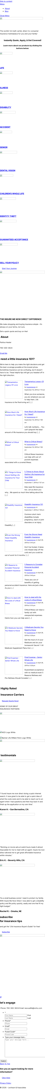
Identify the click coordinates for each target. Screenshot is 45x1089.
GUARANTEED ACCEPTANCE (14, 239)
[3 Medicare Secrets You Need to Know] (14, 644)
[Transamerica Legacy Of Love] (14, 398)
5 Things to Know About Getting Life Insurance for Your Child (34, 474)
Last (29, 1018)
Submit (3, 1061)
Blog (6, 11)
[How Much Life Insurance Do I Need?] (14, 428)
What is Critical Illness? (33, 441)
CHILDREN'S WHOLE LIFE (12, 193)
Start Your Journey (9, 268)
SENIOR (3, 147)
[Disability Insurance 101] (14, 521)
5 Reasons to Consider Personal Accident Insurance (33, 567)
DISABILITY (5, 107)
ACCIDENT (5, 127)
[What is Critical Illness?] (14, 458)
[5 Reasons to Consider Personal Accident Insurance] (14, 581)
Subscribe (6, 932)
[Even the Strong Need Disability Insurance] (14, 551)
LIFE (2, 68)
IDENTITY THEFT (8, 216)
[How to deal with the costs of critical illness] (14, 614)
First (29, 1015)
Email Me (3, 353)
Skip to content (6, 1)
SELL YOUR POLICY (9, 263)
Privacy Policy (5, 1083)
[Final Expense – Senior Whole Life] (14, 674)
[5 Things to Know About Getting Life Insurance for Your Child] (14, 488)
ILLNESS (4, 87)
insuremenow (31, 387)
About (7, 8)
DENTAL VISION (7, 170)
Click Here (6, 1078)
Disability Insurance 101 (33, 504)
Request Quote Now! (10, 701)
